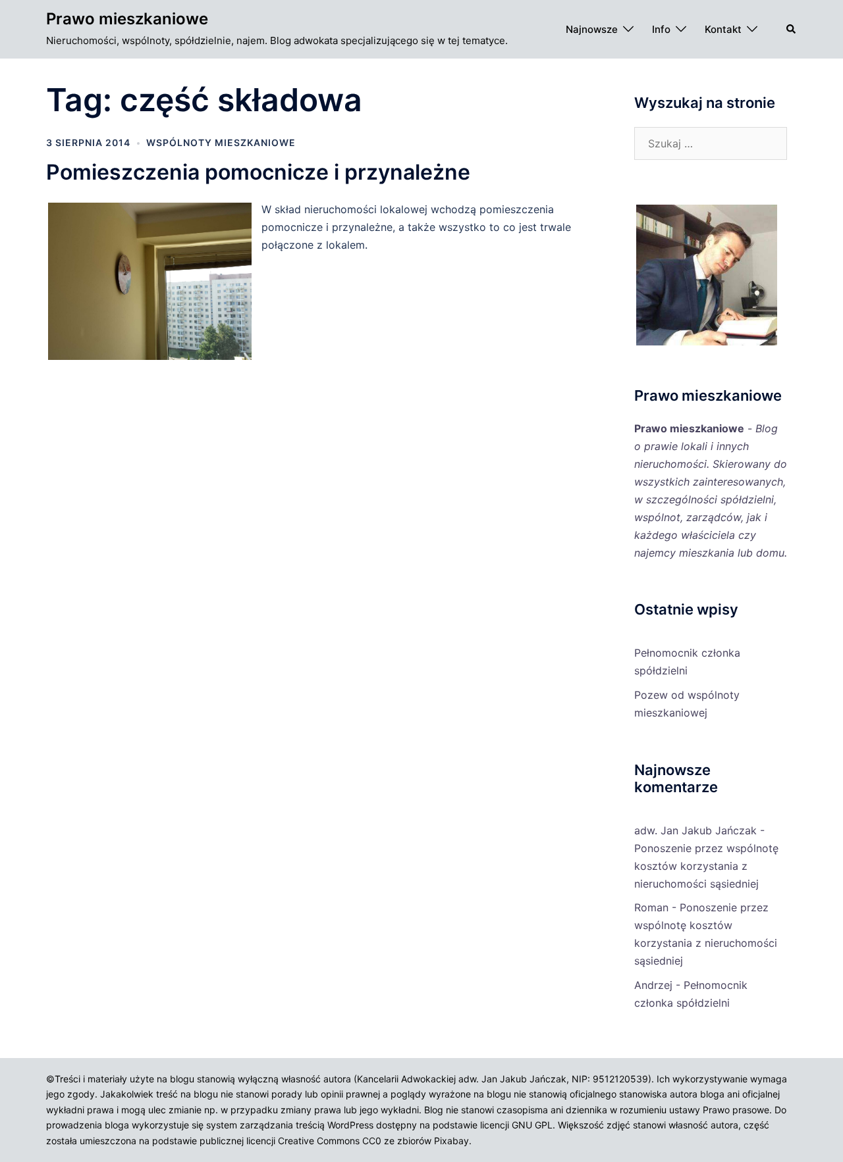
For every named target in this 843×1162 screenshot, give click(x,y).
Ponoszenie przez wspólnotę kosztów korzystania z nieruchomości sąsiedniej (706, 866)
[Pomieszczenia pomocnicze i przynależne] (153, 358)
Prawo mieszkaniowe (127, 18)
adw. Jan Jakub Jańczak (695, 830)
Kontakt (723, 29)
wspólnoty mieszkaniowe (221, 142)
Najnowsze (592, 29)
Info (661, 29)
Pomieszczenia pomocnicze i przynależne (258, 172)
